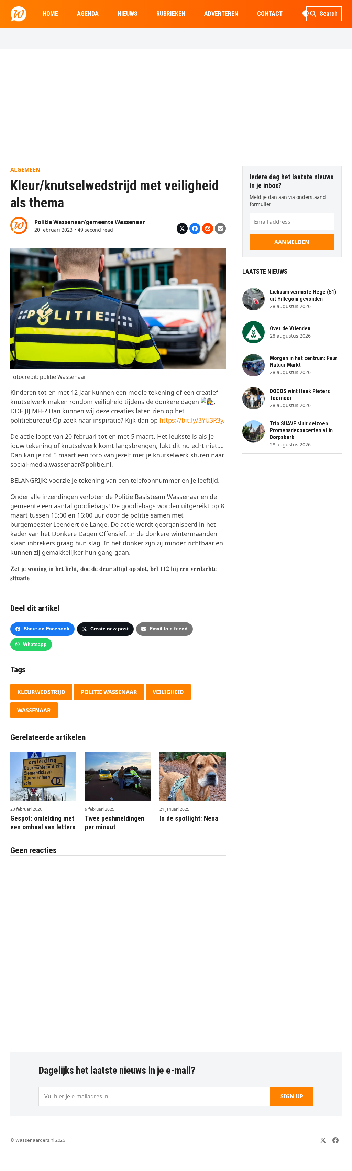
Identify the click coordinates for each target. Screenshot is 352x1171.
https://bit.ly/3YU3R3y (191, 420)
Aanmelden (291, 242)
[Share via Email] (220, 228)
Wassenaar (34, 710)
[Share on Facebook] (194, 228)
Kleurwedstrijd (41, 692)
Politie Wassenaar (109, 692)
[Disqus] (118, 950)
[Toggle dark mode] (305, 14)
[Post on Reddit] (207, 228)
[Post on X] (182, 228)
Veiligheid (168, 692)
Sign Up (291, 1096)
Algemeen (25, 169)
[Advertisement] (176, 107)
